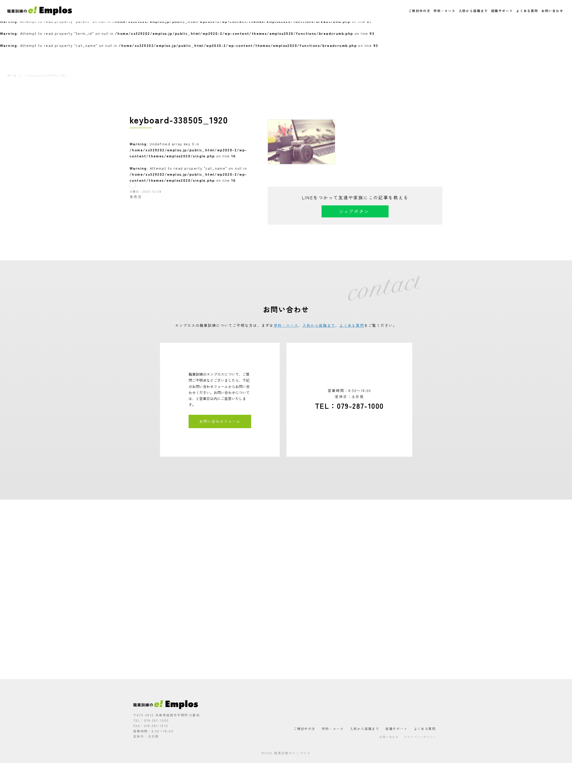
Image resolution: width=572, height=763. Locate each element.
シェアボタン (354, 211)
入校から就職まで (473, 10)
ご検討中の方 (419, 10)
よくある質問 (527, 10)
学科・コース (444, 10)
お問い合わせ (552, 10)
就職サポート (502, 10)
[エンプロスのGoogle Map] (286, 589)
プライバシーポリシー (420, 737)
